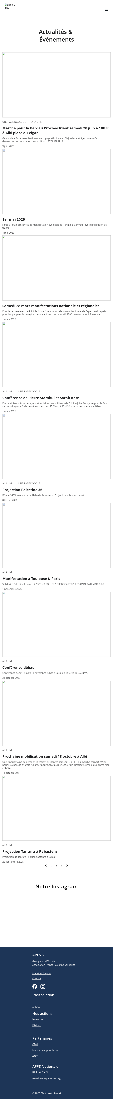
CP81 (35, 1044)
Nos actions (38, 1019)
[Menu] (106, 9)
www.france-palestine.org (46, 1078)
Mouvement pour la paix (45, 1050)
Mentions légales (41, 973)
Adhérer (36, 1007)
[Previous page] (46, 866)
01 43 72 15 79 (40, 1072)
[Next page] (67, 866)
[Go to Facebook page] (34, 986)
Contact (36, 978)
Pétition (36, 1025)
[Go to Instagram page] (42, 986)
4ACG (35, 1056)
